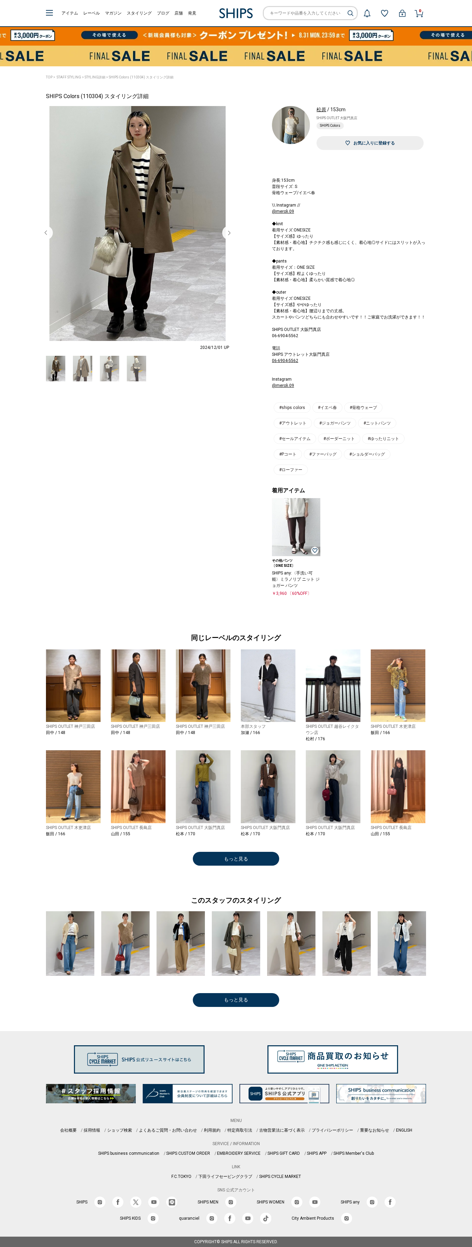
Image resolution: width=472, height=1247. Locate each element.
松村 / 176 (315, 738)
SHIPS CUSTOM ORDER (188, 1153)
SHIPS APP (317, 1153)
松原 (321, 109)
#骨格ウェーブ (363, 407)
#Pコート (287, 454)
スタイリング (139, 13)
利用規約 (212, 1130)
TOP (49, 77)
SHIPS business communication (128, 1153)
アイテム (70, 13)
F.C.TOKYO (181, 1176)
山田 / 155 (120, 833)
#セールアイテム (295, 438)
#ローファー (290, 469)
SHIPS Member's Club (353, 1153)
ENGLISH (404, 1130)
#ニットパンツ (377, 423)
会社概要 (68, 1130)
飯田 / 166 (380, 732)
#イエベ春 (327, 407)
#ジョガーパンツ (335, 423)
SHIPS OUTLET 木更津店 (393, 726)
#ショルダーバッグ (367, 454)
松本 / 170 (185, 833)
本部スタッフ (253, 726)
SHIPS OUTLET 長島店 (131, 827)
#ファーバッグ (323, 454)
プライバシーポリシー (332, 1130)
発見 (192, 13)
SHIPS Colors (330, 125)
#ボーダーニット (339, 438)
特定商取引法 (239, 1130)
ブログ (163, 13)
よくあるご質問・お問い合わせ (168, 1130)
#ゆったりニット (383, 438)
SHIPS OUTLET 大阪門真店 (337, 118)
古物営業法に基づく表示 (282, 1130)
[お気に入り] (384, 13)
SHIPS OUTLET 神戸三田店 (70, 726)
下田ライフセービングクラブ (225, 1176)
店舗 (178, 13)
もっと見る (236, 859)
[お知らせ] (367, 13)
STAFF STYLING (69, 77)
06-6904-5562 (285, 360)
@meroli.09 (283, 211)
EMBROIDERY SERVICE (239, 1153)
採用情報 (92, 1130)
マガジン (113, 13)
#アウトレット (292, 423)
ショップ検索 (119, 1130)
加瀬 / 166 (250, 732)
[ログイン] (402, 13)
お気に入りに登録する (374, 143)
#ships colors (292, 407)
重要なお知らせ (374, 1130)
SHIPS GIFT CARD (283, 1153)
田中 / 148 (55, 732)
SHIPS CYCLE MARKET (280, 1176)
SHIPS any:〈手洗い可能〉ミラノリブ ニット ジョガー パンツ (296, 579)
